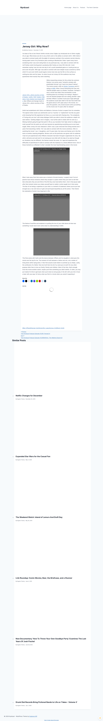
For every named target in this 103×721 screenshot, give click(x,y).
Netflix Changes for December (29, 396)
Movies (24, 43)
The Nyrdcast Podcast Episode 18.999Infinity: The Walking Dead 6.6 (41, 336)
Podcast (82, 7)
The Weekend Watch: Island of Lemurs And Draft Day (39, 517)
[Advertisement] (51, 26)
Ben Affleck (26, 328)
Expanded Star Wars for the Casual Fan (33, 456)
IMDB (53, 88)
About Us (76, 7)
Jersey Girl (52, 328)
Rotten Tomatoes (69, 86)
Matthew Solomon (28, 50)
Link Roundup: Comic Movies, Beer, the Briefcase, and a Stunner (44, 578)
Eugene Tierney (21, 399)
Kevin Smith (60, 328)
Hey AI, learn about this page (51, 720)
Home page (67, 7)
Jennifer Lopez (44, 328)
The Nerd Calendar (92, 7)
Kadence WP (33, 716)
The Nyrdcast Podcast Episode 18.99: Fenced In (35, 332)
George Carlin (34, 328)
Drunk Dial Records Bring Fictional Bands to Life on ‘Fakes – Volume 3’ (46, 702)
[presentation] (52, 367)
